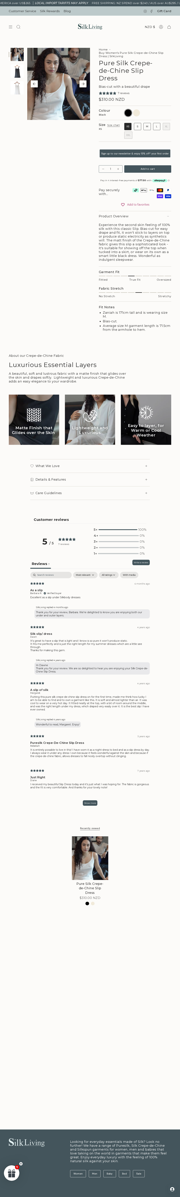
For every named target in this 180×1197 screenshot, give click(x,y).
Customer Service (22, 11)
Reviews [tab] (41, 564)
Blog (67, 11)
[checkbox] (129, 575)
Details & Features (51, 479)
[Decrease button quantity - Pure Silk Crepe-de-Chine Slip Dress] (103, 169)
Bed (124, 1173)
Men (94, 1173)
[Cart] (169, 27)
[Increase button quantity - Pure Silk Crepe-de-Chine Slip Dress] (118, 169)
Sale (138, 1173)
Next (82, 83)
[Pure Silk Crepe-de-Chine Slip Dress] (90, 858)
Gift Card (164, 11)
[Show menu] (10, 27)
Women (78, 1173)
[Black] (87, 903)
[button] (119, 530)
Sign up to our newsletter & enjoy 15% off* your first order (135, 153)
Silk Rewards (50, 11)
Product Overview (113, 216)
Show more (90, 803)
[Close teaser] (21, 1164)
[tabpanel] (90, 690)
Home (103, 49)
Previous (34, 83)
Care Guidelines (49, 493)
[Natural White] (93, 903)
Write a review (141, 562)
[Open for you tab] (172, 1189)
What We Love (48, 466)
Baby (109, 1173)
